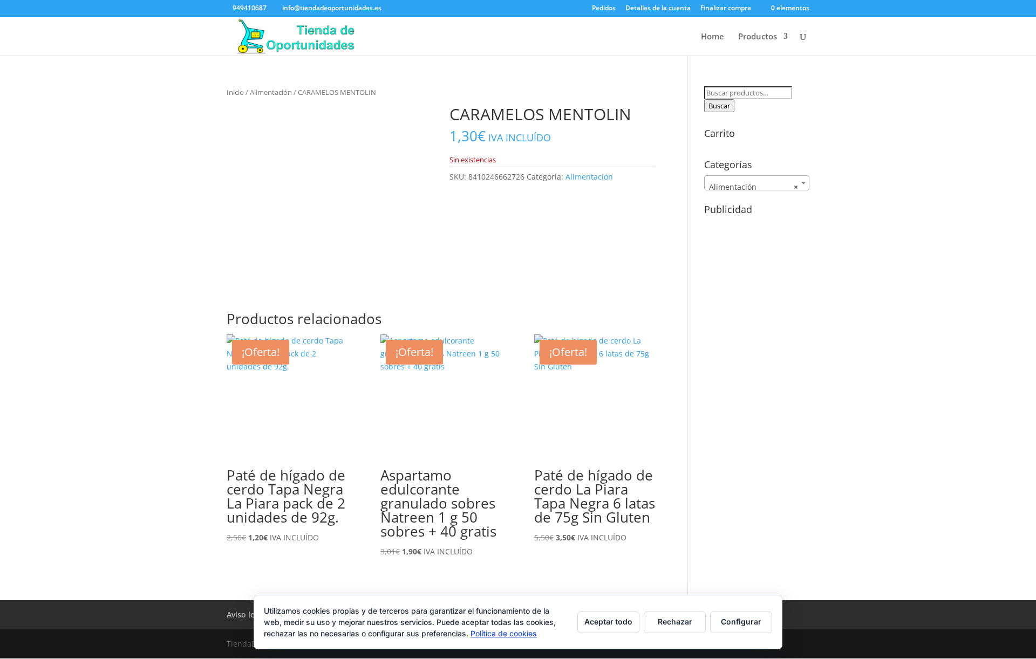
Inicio (235, 92)
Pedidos (604, 8)
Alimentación (271, 92)
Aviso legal (246, 614)
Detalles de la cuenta (658, 8)
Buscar (719, 106)
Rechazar (675, 621)
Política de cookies (504, 633)
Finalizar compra (725, 8)
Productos (757, 37)
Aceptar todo (608, 621)
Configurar (741, 621)
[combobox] (756, 182)
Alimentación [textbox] (753, 187)
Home (712, 37)
